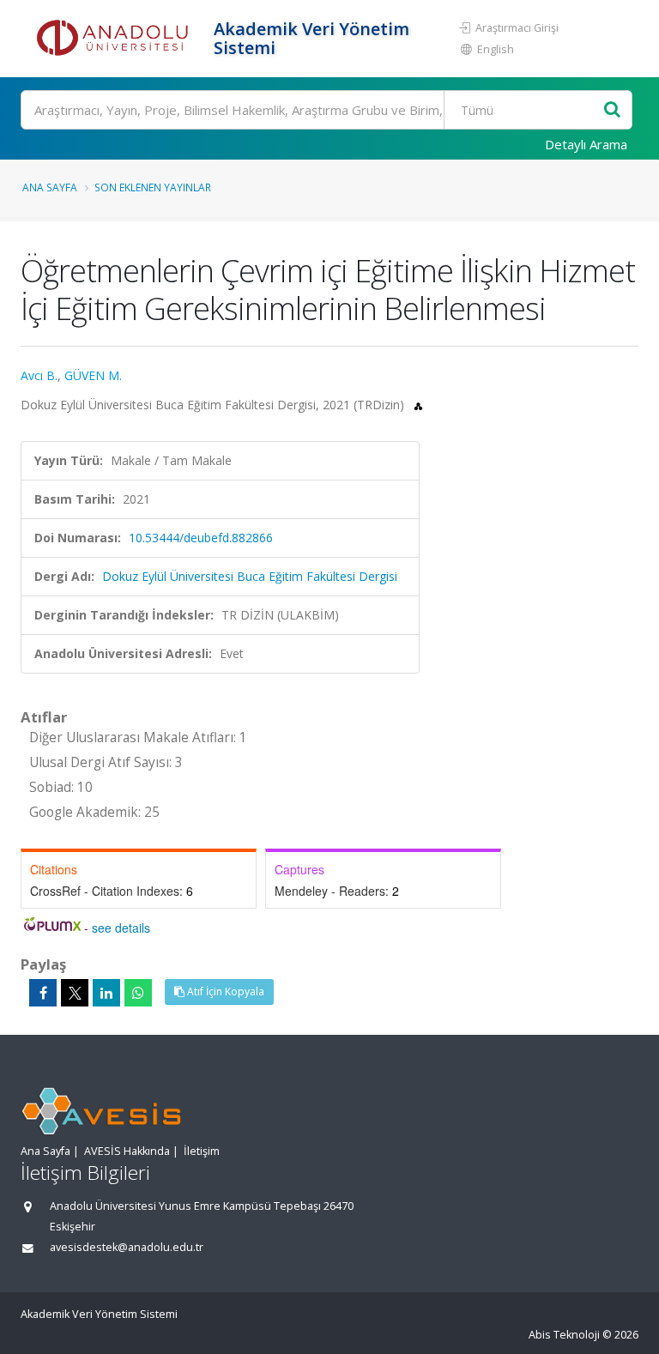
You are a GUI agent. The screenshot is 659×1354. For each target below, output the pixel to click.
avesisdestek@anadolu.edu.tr (126, 1247)
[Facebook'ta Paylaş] (43, 992)
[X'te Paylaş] (74, 992)
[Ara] (612, 110)
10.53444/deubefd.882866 (201, 537)
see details (121, 927)
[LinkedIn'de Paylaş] (106, 992)
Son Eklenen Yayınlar (152, 187)
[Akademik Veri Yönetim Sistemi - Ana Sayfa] (115, 38)
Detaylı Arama (586, 144)
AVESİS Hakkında (127, 1151)
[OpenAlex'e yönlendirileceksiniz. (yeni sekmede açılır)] (418, 404)
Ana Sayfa (49, 187)
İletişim (202, 1151)
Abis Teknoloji (564, 1334)
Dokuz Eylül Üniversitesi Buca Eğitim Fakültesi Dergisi (249, 576)
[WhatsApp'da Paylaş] (138, 992)
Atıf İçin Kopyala (224, 991)
